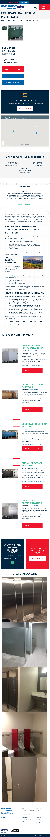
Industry (38, 814)
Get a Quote (25, 108)
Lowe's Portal (4, 832)
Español (24, 2)
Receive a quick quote (10, 324)
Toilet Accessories (40, 824)
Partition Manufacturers (28, 810)
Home (2, 20)
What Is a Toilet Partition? (40, 822)
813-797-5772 (13, 2)
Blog (37, 810)
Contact (38, 812)
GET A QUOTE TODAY (32, 370)
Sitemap (2, 835)
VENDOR (20, 9)
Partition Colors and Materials (27, 813)
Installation (25, 817)
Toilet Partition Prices (27, 819)
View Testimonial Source (25, 204)
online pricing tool (15, 276)
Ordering (38, 817)
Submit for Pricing (13, 76)
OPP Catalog (25, 826)
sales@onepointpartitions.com (8, 813)
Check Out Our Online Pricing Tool (13, 68)
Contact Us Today (13, 82)
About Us (38, 808)
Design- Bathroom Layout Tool (28, 815)
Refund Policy (25, 824)
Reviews (23, 821)
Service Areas (11, 20)
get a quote (44, 7)
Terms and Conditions (9, 835)
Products (38, 819)
